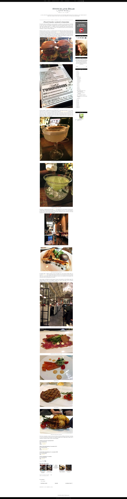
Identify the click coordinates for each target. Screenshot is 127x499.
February (78, 89)
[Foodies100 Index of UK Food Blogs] (79, 119)
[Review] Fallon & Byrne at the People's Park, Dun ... (81, 91)
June (77, 84)
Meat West (44, 274)
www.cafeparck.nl (44, 442)
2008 (77, 107)
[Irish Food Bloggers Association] (81, 118)
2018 (77, 72)
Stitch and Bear (62, 495)
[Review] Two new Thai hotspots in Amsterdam (42, 472)
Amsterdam (44, 475)
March (78, 88)
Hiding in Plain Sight (64, 111)
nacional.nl (43, 454)
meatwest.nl (43, 458)
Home (56, 483)
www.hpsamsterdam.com (45, 448)
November (78, 78)
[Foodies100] (80, 120)
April (78, 87)
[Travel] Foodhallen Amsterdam (55, 468)
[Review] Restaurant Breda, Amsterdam (62, 471)
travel (47, 475)
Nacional (54, 209)
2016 (77, 74)
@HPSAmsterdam (44, 449)
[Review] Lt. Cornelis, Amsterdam (69, 471)
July (77, 83)
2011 (77, 103)
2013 (77, 101)
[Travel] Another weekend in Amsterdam (81, 93)
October (78, 79)
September (78, 80)
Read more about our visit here (62, 281)
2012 (77, 102)
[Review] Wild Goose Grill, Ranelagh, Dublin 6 (82, 96)
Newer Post (44, 483)
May (77, 85)
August (78, 82)
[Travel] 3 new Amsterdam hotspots (49, 471)
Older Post (68, 483)
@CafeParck (44, 444)
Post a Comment (43, 481)
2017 (77, 73)
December (78, 77)
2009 (77, 106)
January (78, 98)
